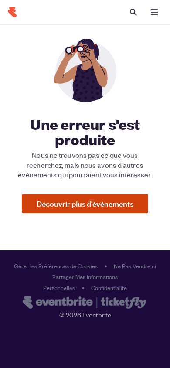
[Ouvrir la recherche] (133, 12)
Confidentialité (109, 287)
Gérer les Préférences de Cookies (56, 266)
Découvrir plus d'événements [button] (85, 203)
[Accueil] (12, 12)
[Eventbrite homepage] (85, 303)
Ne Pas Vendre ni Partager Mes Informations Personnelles (99, 277)
